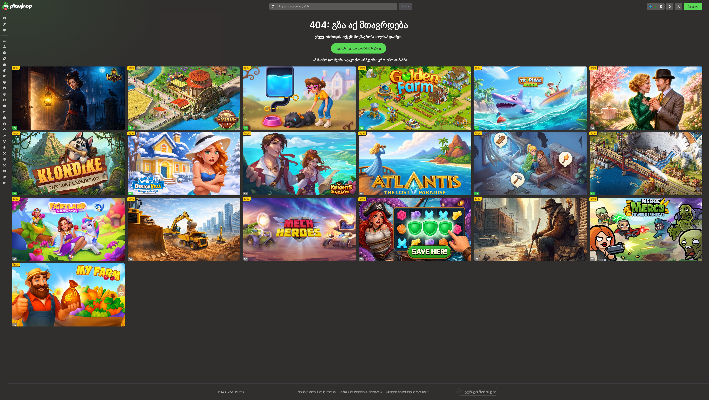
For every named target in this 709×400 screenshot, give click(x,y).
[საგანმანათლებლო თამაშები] (4, 171)
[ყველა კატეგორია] (4, 41)
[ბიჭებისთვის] (4, 106)
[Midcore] (4, 58)
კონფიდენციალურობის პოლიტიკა (360, 391)
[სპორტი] (4, 177)
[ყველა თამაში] (4, 18)
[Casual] (4, 82)
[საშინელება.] (4, 53)
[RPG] (4, 64)
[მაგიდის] (4, 153)
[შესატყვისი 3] (4, 100)
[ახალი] (4, 24)
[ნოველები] (4, 159)
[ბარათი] (4, 118)
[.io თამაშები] (4, 130)
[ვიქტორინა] (4, 147)
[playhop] (17, 6)
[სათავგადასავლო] (4, 112)
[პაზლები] (4, 76)
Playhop (239, 391)
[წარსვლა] (4, 183)
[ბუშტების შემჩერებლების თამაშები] (4, 141)
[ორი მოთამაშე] (4, 165)
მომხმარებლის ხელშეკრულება (317, 391)
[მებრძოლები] (4, 70)
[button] (656, 6)
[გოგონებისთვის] (4, 124)
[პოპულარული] (4, 30)
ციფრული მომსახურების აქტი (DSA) (407, 391)
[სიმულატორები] (4, 47)
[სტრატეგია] (4, 88)
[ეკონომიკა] (4, 94)
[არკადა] (4, 136)
